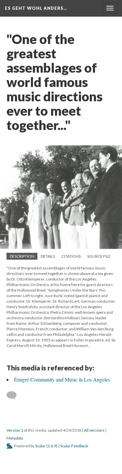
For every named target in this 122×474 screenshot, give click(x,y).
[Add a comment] (14, 395)
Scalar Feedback (74, 445)
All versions (94, 430)
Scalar (40, 445)
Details (48, 256)
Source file (99, 256)
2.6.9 (51, 445)
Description (22, 256)
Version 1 (15, 430)
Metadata (15, 438)
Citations (71, 256)
